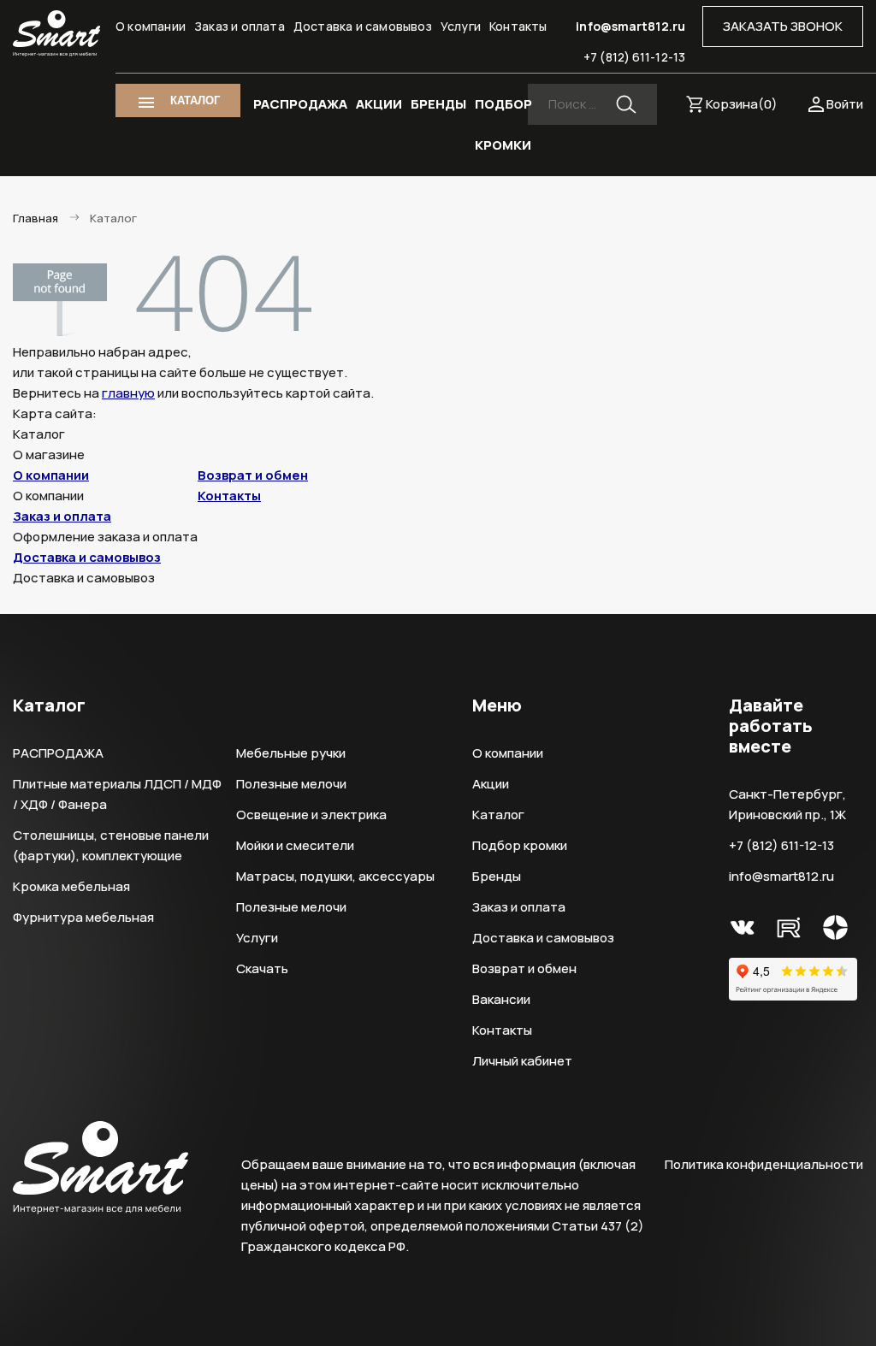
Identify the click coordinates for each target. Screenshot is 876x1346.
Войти (844, 104)
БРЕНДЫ (438, 104)
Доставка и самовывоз (362, 26)
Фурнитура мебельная (83, 917)
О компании (150, 26)
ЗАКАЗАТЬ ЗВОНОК (783, 26)
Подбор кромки (519, 845)
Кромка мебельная (71, 886)
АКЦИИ (379, 104)
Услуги (461, 26)
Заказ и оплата (239, 26)
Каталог (498, 815)
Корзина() (742, 104)
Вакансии (501, 999)
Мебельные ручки (291, 753)
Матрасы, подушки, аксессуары (335, 876)
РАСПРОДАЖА (300, 104)
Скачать (262, 968)
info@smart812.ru (630, 26)
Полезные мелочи (291, 784)
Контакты (518, 26)
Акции (490, 784)
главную (128, 393)
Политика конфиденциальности (764, 1164)
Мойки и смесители (295, 845)
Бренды (496, 876)
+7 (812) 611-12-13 (634, 57)
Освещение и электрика (311, 815)
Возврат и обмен (253, 475)
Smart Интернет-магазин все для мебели (56, 33)
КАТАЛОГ (195, 100)
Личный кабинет (522, 1061)
